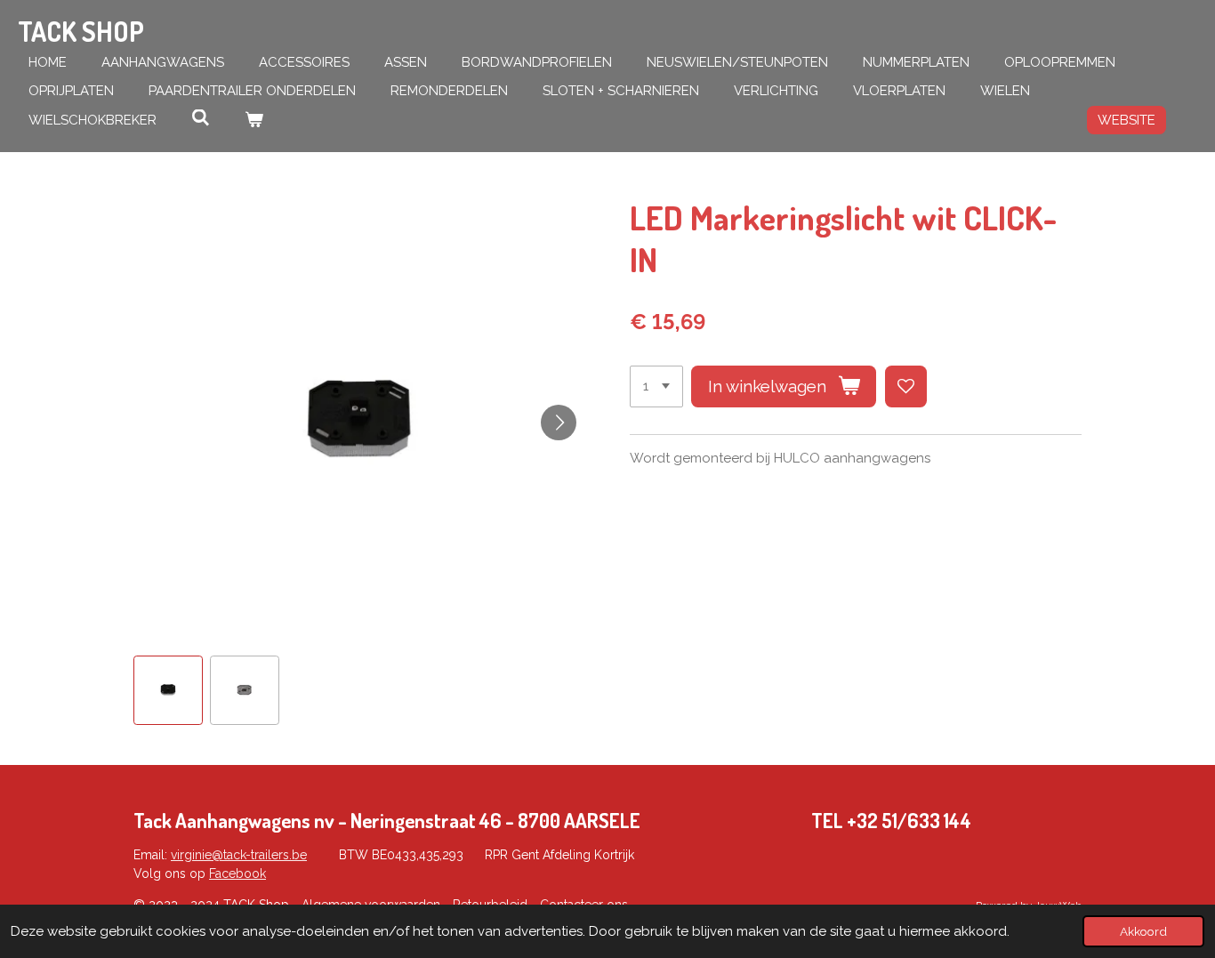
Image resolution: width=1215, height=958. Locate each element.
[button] (168, 690)
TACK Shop (81, 31)
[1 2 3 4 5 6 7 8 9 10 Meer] (656, 386)
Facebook (237, 873)
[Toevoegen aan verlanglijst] (906, 386)
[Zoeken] (201, 118)
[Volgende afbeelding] (558, 422)
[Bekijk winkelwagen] (254, 120)
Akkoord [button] (1143, 931)
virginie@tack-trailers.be (239, 855)
